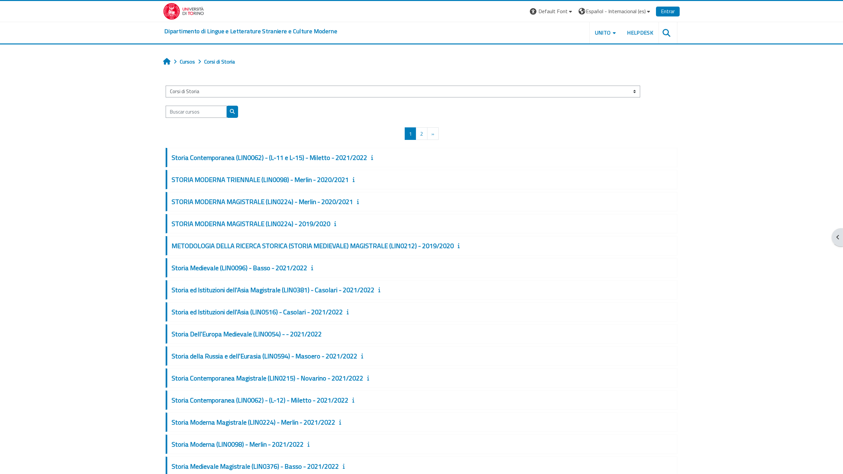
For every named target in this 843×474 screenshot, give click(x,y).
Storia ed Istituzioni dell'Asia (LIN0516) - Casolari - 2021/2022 (257, 312)
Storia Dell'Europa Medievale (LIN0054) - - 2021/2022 (247, 334)
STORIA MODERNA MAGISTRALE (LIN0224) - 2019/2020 (251, 224)
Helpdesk (640, 33)
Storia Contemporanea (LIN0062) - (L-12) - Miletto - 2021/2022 (260, 400)
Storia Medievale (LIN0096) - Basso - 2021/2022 (239, 268)
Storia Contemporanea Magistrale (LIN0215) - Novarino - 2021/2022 (267, 378)
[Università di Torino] (183, 10)
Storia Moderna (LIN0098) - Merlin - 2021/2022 (238, 444)
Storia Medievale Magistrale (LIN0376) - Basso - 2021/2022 (255, 466)
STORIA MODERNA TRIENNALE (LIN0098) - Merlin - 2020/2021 (260, 179)
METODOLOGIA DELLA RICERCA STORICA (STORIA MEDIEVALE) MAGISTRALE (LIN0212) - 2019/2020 (313, 246)
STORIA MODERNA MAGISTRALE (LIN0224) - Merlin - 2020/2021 (262, 202)
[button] (552, 11)
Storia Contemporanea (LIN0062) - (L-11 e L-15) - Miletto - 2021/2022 (269, 157)
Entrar (668, 11)
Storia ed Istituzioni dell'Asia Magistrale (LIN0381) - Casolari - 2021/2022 (273, 290)
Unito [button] (603, 33)
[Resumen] (373, 157)
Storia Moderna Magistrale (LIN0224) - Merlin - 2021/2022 (253, 422)
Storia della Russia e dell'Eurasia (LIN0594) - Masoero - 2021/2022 (264, 356)
